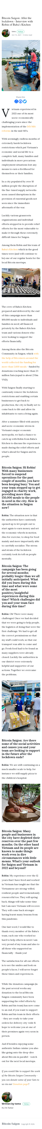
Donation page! (21, 1084)
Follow (20, 32)
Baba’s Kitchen (10, 249)
